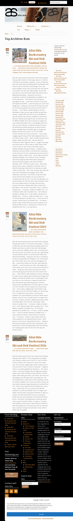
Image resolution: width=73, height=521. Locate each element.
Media (27, 437)
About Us (30, 26)
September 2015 (60, 123)
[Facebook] (7, 491)
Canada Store (29, 450)
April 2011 (58, 139)
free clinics (28, 234)
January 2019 (59, 113)
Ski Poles (58, 166)
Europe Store (29, 454)
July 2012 (58, 130)
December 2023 (60, 106)
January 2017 (59, 117)
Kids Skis (23, 70)
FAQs (38, 30)
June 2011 (58, 138)
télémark (15, 72)
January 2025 (59, 102)
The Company (29, 426)
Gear (43, 66)
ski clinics (32, 70)
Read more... (47, 482)
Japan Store (29, 452)
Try (18, 30)
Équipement (37, 66)
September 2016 (60, 119)
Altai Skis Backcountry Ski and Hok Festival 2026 (37, 56)
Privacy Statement (47, 518)
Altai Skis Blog (30, 465)
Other (57, 162)
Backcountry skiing (28, 66)
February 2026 (60, 100)
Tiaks (20, 72)
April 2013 (58, 126)
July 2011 (58, 136)
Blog (26, 30)
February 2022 (60, 110)
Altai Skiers (17, 66)
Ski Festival (39, 70)
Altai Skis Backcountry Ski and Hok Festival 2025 (37, 220)
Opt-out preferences (34, 518)
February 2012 (60, 132)
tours (24, 72)
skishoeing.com (59, 49)
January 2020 (59, 111)
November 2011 (60, 134)
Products (45, 26)
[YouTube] (11, 491)
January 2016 (59, 121)
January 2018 (59, 115)
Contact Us (29, 439)
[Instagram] (7, 496)
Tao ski (46, 70)
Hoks (18, 70)
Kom (27, 70)
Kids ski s (38, 234)
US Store (28, 447)
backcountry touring (37, 68)
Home (19, 26)
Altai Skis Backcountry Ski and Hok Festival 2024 (29, 341)
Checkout (43, 3)
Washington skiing (32, 72)
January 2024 (59, 104)
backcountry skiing (24, 68)
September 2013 (60, 125)
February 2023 (60, 108)
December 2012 (60, 128)
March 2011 (59, 141)
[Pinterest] (16, 491)
